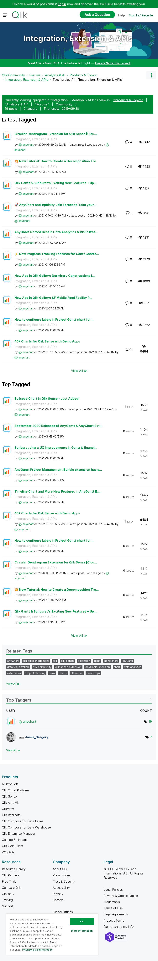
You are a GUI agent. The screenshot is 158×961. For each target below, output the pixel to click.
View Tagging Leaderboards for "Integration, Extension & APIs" (79, 699)
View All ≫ (79, 371)
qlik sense (67, 660)
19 (150, 721)
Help (121, 15)
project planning (35, 673)
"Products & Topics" (128, 100)
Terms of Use (113, 908)
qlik (55, 660)
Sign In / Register (141, 15)
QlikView (8, 809)
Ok (82, 921)
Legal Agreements (116, 914)
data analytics (132, 667)
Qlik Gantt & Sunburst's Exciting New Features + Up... (55, 183)
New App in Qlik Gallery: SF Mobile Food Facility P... (53, 298)
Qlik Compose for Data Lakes (22, 821)
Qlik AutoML (10, 803)
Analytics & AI (55, 75)
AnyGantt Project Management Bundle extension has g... (58, 470)
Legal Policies (113, 889)
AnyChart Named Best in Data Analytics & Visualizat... (56, 232)
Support (7, 906)
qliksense (77, 673)
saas (52, 673)
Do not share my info (119, 927)
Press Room (61, 875)
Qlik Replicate (11, 815)
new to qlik (93, 673)
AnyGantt (127, 660)
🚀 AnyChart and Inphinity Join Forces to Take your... (55, 205)
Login (62, 4)
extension (84, 660)
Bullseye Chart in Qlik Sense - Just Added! (46, 398)
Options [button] (151, 75)
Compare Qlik (11, 888)
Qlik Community (13, 75)
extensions (14, 673)
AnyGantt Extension (97, 667)
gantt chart (111, 660)
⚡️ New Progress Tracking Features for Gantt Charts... (56, 254)
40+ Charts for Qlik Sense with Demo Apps (47, 341)
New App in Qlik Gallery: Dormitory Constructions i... (54, 276)
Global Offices (63, 912)
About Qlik (60, 869)
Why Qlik (8, 852)
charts (63, 673)
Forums (34, 75)
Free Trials (9, 881)
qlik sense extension (68, 667)
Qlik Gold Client (12, 846)
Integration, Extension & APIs (78, 38)
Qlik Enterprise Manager (18, 833)
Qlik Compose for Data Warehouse (26, 827)
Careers (58, 900)
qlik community (42, 667)
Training (7, 900)
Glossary (8, 894)
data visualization (18, 667)
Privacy (58, 894)
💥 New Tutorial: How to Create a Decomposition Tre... (56, 161)
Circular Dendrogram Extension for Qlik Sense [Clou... (55, 134)
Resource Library (14, 869)
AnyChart (13, 660)
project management (36, 660)
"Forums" (42, 104)
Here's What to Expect (112, 63)
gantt (97, 660)
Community (64, 104)
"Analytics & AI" (16, 104)
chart (117, 667)
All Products (10, 784)
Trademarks (112, 902)
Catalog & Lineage (15, 840)
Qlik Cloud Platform (15, 790)
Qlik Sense (9, 796)
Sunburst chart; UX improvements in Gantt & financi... (55, 447)
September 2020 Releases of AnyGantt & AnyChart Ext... (58, 426)
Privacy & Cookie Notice (121, 896)
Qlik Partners (10, 875)
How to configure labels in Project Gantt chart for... (53, 319)
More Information (82, 930)
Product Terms (114, 920)
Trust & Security (64, 881)
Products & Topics (83, 75)
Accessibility (61, 888)
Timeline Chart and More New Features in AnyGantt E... (57, 491)
